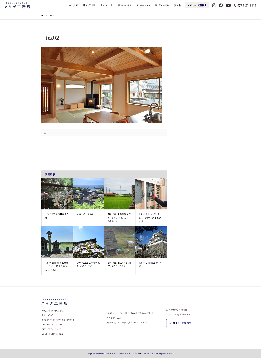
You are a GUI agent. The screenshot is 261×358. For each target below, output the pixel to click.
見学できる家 (89, 5)
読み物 (177, 5)
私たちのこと (107, 5)
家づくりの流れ (162, 5)
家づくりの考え (124, 5)
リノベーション (143, 5)
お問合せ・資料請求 (197, 5)
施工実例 (73, 5)
